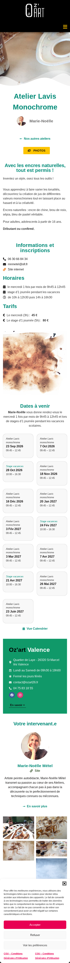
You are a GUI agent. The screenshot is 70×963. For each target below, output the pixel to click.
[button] (64, 883)
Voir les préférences (35, 945)
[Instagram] (20, 695)
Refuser (35, 935)
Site (37, 770)
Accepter (35, 924)
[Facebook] (12, 695)
